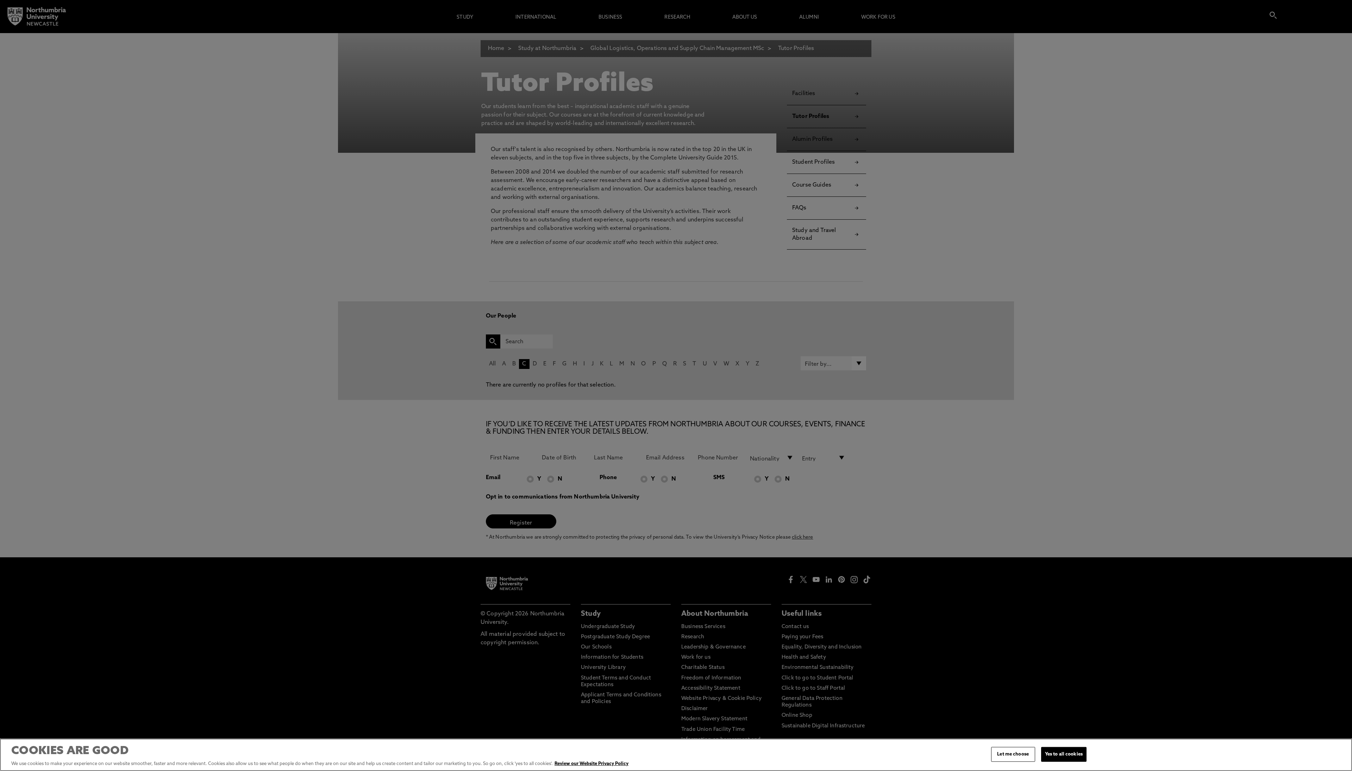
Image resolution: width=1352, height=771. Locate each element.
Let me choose (1013, 754)
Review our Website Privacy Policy (591, 763)
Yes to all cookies (1064, 754)
